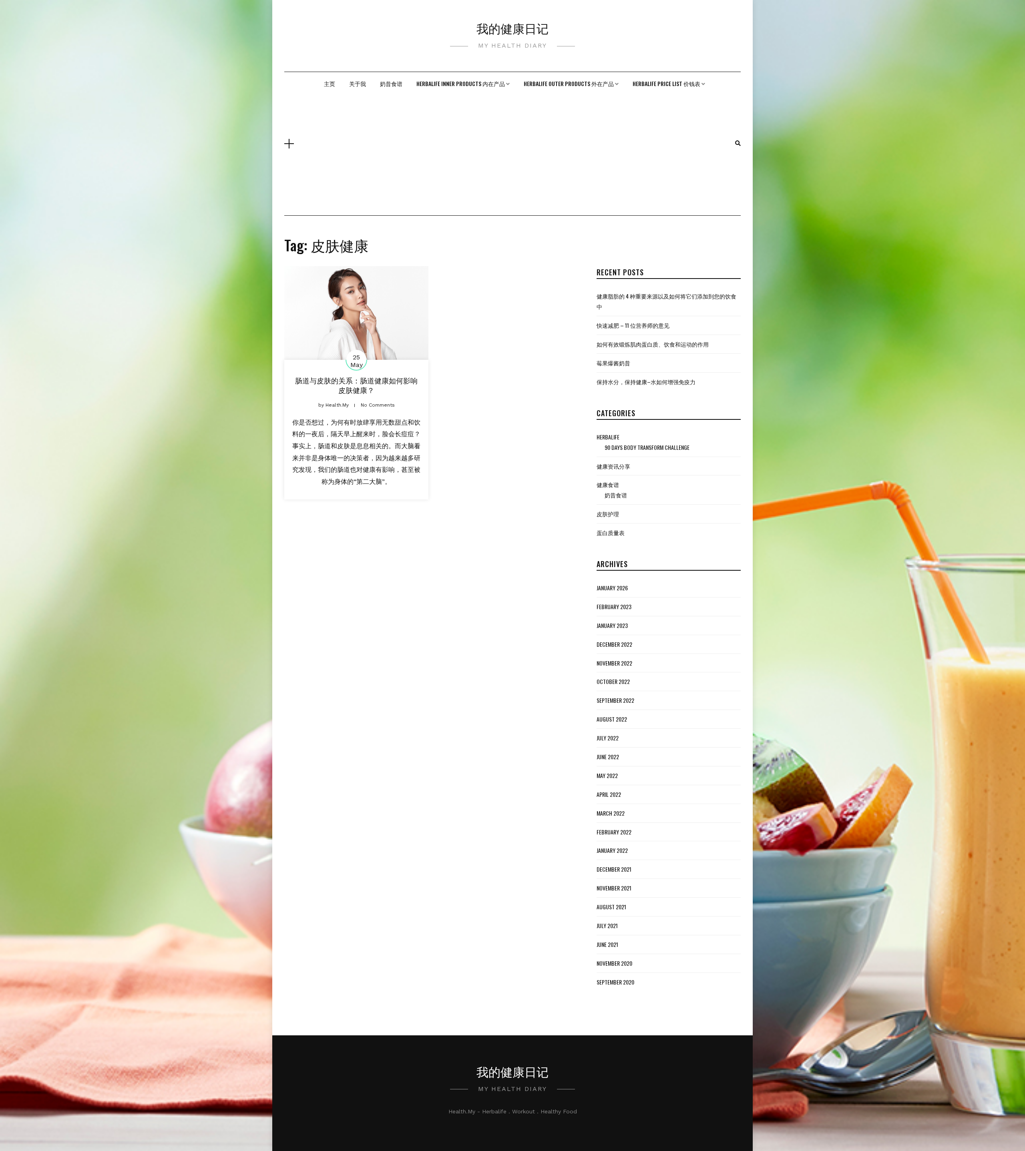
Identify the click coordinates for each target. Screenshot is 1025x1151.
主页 (329, 83)
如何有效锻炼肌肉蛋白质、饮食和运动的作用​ (653, 344)
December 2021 (614, 869)
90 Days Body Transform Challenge (647, 447)
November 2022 (614, 663)
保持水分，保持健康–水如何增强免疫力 (646, 381)
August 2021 (611, 906)
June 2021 (607, 944)
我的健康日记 (512, 28)
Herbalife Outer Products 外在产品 (569, 83)
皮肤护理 (608, 513)
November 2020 (614, 963)
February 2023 (614, 606)
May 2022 (607, 775)
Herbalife (608, 437)
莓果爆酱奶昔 (613, 363)
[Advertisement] (515, 155)
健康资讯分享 (613, 466)
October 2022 (613, 681)
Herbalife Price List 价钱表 (666, 83)
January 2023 (612, 625)
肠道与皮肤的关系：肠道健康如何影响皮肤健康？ (356, 385)
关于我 (357, 83)
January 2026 (612, 588)
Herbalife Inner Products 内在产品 (460, 83)
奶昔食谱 (391, 83)
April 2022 (609, 794)
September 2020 (615, 982)
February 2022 (614, 832)
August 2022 (612, 719)
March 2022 (611, 813)
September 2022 (615, 700)
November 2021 (614, 888)
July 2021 (607, 925)
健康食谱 (608, 484)
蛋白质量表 (611, 532)
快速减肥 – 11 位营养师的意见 (633, 325)
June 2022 (608, 756)
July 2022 (608, 738)
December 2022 (614, 644)
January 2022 (612, 850)
